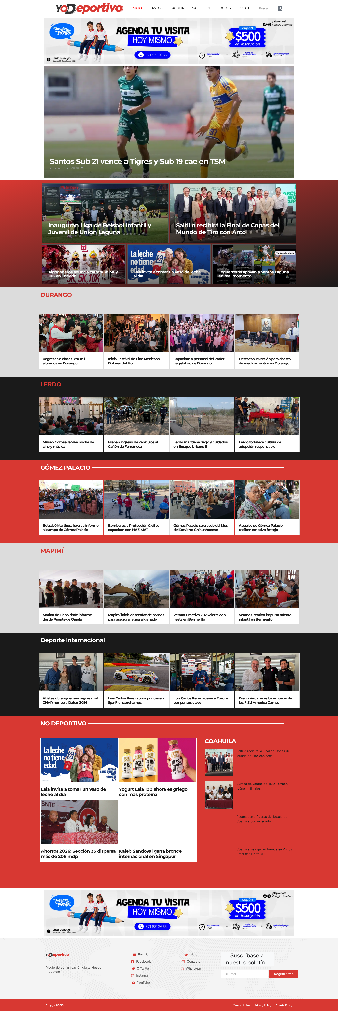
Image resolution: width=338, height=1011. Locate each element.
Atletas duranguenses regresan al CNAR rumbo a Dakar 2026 (70, 700)
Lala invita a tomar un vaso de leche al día (167, 274)
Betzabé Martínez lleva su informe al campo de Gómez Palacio (70, 527)
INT (209, 8)
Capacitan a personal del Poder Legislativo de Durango (198, 361)
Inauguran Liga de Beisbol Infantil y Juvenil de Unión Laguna (99, 229)
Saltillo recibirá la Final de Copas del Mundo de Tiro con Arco (227, 229)
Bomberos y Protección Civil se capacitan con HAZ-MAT (133, 527)
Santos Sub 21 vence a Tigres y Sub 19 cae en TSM (137, 161)
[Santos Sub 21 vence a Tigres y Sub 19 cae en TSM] (169, 122)
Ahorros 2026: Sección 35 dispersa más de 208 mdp (78, 853)
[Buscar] (280, 8)
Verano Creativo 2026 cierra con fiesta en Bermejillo (199, 617)
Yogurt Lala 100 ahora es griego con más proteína (153, 791)
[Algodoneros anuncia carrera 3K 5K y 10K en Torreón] (83, 264)
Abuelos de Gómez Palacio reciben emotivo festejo (261, 527)
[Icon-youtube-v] (67, 982)
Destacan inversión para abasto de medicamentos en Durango (265, 361)
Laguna (177, 8)
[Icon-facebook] (47, 982)
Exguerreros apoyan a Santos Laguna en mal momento (253, 274)
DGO (223, 8)
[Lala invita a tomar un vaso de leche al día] (169, 264)
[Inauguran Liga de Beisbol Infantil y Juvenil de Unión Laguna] (105, 213)
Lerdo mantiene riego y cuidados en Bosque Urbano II (200, 444)
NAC (195, 8)
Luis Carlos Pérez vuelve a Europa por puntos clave (200, 700)
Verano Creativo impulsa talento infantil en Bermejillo (265, 617)
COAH (244, 8)
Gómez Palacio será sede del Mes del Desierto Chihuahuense (200, 527)
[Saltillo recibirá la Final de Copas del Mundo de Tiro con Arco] (233, 213)
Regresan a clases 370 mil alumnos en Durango (64, 361)
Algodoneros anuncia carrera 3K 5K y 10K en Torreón (83, 274)
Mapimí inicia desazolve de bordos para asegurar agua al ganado (136, 617)
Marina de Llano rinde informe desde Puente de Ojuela (67, 617)
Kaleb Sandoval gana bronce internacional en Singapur (150, 853)
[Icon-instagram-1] (60, 982)
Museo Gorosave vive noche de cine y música (68, 444)
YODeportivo (57, 168)
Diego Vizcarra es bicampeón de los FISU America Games (265, 700)
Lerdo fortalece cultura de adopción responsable (260, 444)
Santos (156, 8)
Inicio (137, 8)
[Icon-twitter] (53, 982)
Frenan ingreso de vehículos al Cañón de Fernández (133, 444)
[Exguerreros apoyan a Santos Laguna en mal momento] (254, 264)
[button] (48, 41)
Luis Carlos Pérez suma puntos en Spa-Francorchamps (136, 700)
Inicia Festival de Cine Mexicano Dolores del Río (134, 361)
